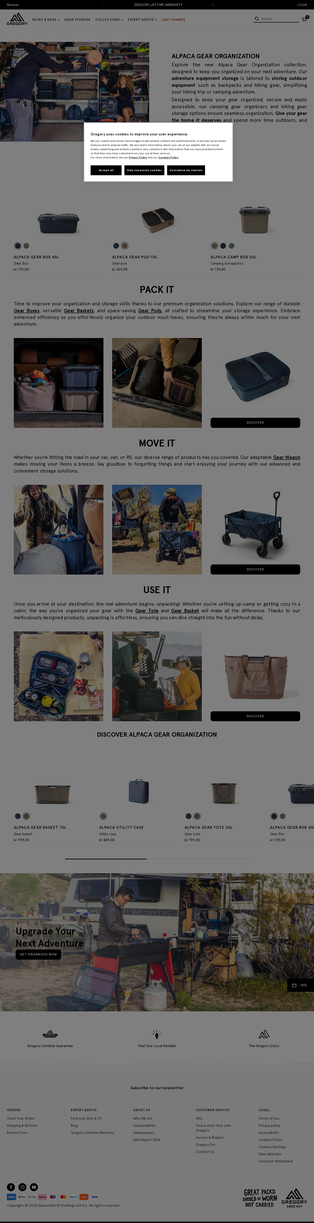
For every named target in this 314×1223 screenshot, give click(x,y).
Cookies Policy (168, 157)
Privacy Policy (138, 157)
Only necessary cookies (144, 170)
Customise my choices (186, 170)
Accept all (106, 170)
